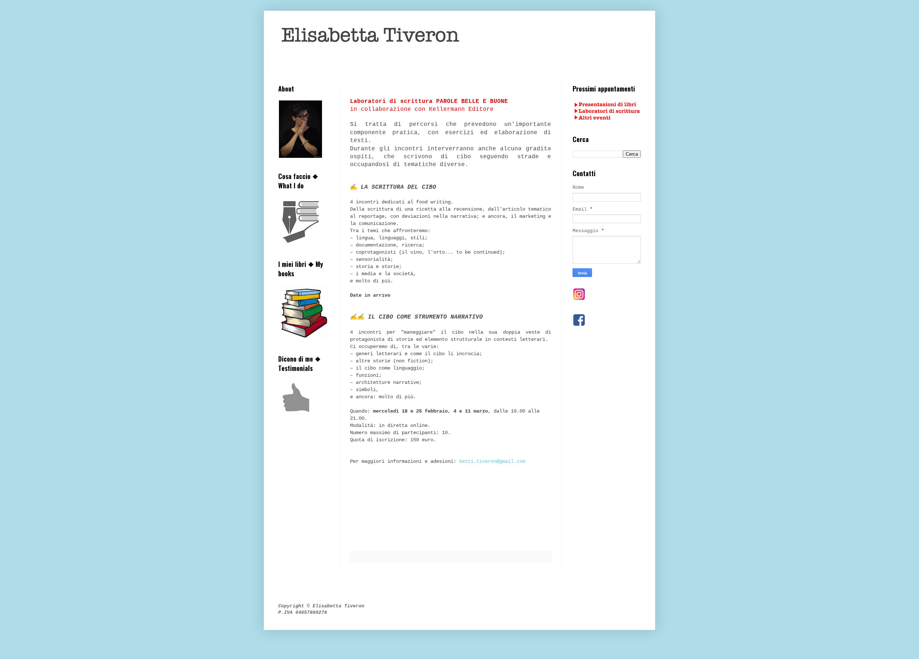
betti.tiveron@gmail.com (492, 461)
